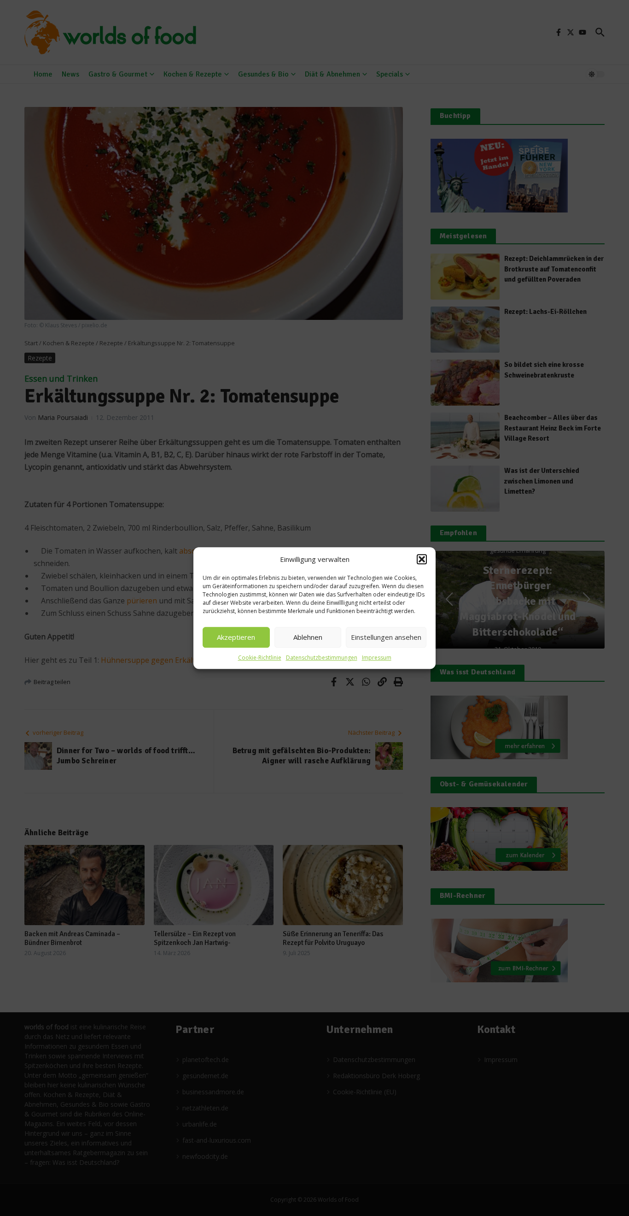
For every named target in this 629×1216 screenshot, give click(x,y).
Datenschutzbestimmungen (321, 657)
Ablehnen (307, 637)
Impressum (376, 657)
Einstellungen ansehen (386, 637)
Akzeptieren (236, 637)
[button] (421, 559)
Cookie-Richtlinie (259, 657)
